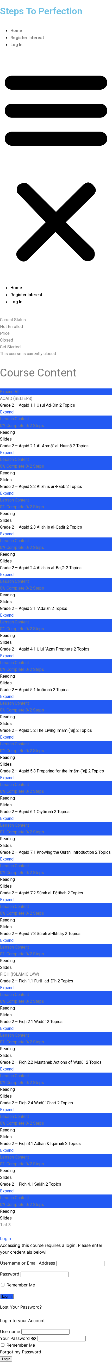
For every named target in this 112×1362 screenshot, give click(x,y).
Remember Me (20, 1284)
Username (10, 1331)
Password (9, 1274)
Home (16, 30)
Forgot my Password (20, 1351)
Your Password (15, 1338)
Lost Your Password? (21, 1307)
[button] (56, 166)
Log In (16, 44)
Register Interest (27, 37)
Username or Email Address (27, 1263)
